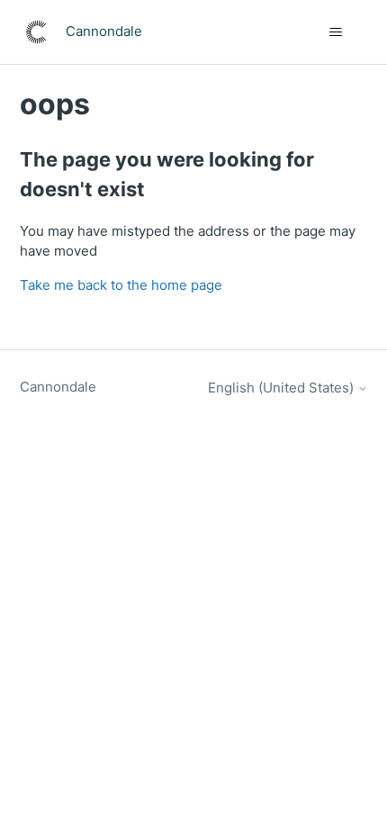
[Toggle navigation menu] (336, 32)
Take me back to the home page (121, 284)
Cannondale (58, 386)
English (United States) (282, 387)
